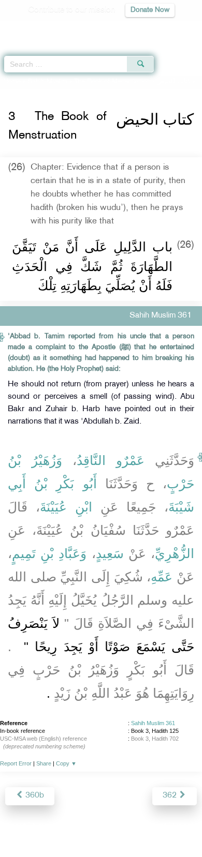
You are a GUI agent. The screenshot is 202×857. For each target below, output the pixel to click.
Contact (152, 827)
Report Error (16, 763)
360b (33, 796)
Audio (171, 28)
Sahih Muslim (47, 82)
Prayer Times (130, 28)
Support (73, 827)
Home (12, 82)
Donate (184, 827)
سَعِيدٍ (110, 553)
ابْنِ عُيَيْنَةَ (66, 507)
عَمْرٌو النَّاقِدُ (111, 460)
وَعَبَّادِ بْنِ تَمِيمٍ (49, 553)
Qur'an (49, 28)
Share (43, 763)
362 (171, 796)
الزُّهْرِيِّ (174, 553)
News (42, 827)
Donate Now (150, 10)
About (15, 827)
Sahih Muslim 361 (153, 723)
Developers (113, 827)
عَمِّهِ (161, 576)
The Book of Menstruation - (132, 82)
